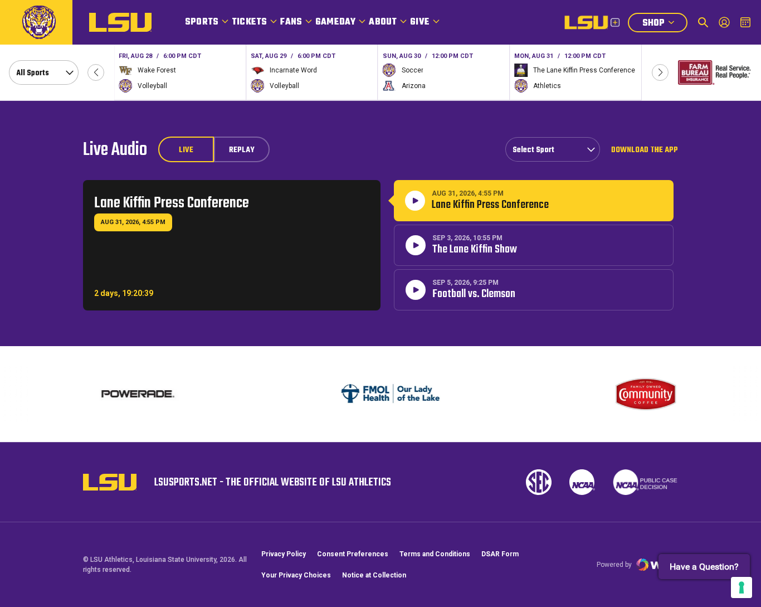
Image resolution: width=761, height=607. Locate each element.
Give (420, 22)
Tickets (249, 22)
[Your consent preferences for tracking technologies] (741, 587)
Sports (201, 22)
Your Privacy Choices (296, 575)
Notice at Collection (374, 575)
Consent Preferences (352, 554)
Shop (664, 24)
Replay (242, 150)
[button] (95, 72)
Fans (291, 22)
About (383, 22)
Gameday (335, 22)
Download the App (644, 150)
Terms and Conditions (434, 554)
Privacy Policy (283, 554)
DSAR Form (500, 554)
